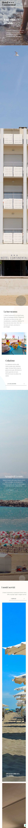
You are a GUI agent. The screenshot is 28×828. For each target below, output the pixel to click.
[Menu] (25, 3)
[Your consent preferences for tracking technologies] (25, 825)
